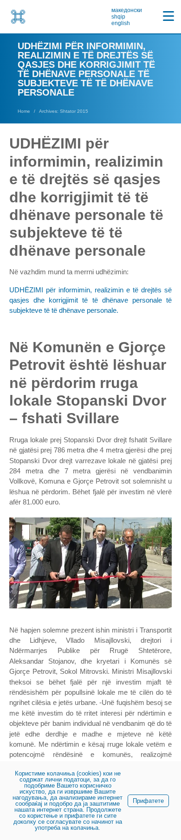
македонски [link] (126, 10)
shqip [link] (118, 16)
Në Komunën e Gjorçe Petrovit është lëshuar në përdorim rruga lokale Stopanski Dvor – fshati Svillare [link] (87, 383)
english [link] (120, 23)
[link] (18, 17)
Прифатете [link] (148, 800)
